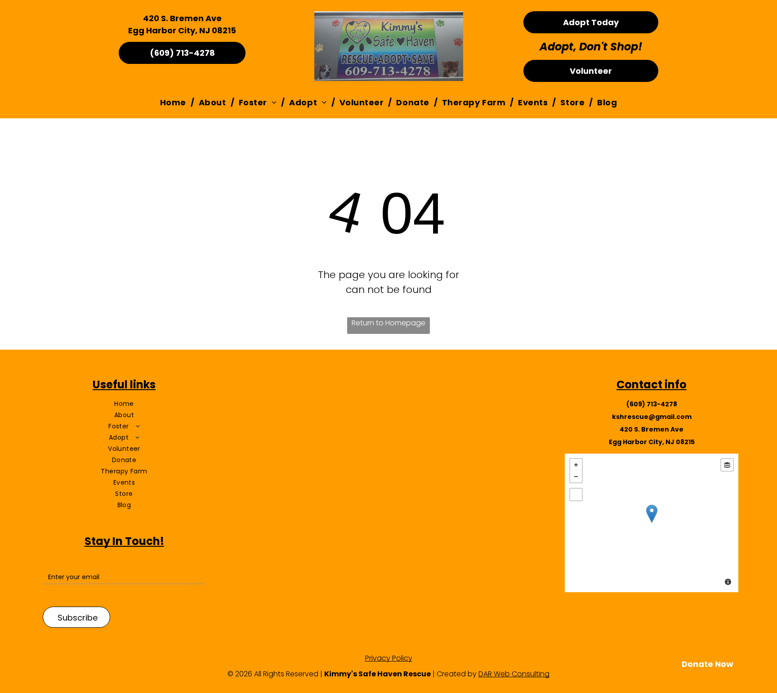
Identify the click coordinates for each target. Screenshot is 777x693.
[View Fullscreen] (576, 494)
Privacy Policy (388, 658)
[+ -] (651, 523)
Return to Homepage (388, 323)
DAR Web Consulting (513, 674)
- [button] (576, 476)
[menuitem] (175, 102)
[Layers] (727, 465)
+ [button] (576, 465)
